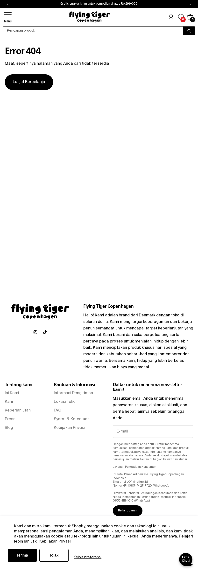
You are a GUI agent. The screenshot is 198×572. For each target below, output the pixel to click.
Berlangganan (127, 510)
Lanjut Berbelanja (29, 82)
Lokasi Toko (65, 402)
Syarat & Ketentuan (72, 419)
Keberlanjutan (18, 410)
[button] (8, 17)
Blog (9, 428)
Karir (9, 402)
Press (10, 419)
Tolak (53, 555)
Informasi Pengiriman (73, 393)
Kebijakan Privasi (55, 542)
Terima (22, 555)
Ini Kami (12, 393)
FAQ (57, 410)
